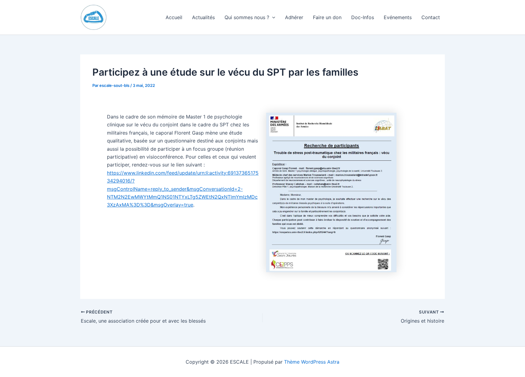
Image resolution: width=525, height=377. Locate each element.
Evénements (398, 17)
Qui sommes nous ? (247, 17)
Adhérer (294, 17)
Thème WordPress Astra (311, 362)
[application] (272, 17)
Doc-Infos (362, 17)
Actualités (203, 17)
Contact (430, 17)
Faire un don (327, 17)
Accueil (174, 17)
